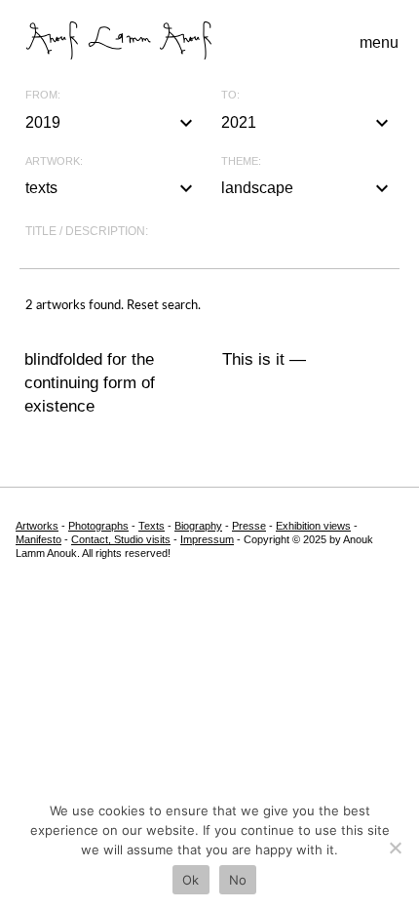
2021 (307, 123)
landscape (307, 188)
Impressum (207, 539)
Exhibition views (313, 526)
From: (42, 95)
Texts (151, 526)
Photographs (98, 526)
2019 (111, 123)
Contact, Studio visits (121, 539)
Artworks (37, 526)
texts (111, 188)
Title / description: (86, 231)
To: (230, 95)
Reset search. (164, 305)
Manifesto (38, 539)
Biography (198, 526)
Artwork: (54, 161)
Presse (249, 526)
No (238, 880)
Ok (191, 880)
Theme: (241, 161)
